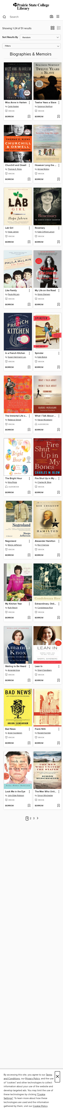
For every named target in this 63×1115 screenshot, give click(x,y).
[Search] (4, 16)
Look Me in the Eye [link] (15, 791)
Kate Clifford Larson (45, 232)
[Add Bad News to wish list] (29, 743)
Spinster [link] (39, 353)
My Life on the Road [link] (45, 290)
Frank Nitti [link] (40, 729)
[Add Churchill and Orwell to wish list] (29, 179)
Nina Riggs (12, 482)
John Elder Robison (16, 795)
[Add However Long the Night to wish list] (58, 179)
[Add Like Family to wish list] (29, 305)
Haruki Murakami (44, 420)
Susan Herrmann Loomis (18, 357)
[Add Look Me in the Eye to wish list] (29, 806)
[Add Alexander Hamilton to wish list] (58, 555)
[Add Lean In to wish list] (58, 681)
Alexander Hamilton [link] (45, 541)
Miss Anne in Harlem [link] (16, 102)
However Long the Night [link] (46, 165)
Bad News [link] (10, 729)
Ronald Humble (44, 733)
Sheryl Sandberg (44, 670)
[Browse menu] (58, 17)
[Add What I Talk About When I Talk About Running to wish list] (58, 430)
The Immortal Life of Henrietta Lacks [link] (16, 416)
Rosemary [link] (40, 228)
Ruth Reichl (12, 608)
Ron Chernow (43, 545)
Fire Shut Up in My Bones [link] (46, 478)
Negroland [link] (10, 541)
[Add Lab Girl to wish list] (29, 242)
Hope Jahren (13, 232)
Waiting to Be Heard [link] (15, 666)
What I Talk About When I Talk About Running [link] (46, 416)
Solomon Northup (44, 106)
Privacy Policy (32, 1078)
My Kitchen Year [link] (13, 604)
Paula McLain (13, 294)
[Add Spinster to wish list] (58, 367)
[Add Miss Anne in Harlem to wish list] (29, 117)
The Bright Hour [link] (13, 478)
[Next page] (38, 818)
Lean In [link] (39, 666)
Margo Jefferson (15, 545)
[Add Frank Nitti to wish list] (58, 743)
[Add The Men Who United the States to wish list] (58, 806)
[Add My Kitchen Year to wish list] (29, 618)
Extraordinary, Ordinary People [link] (46, 604)
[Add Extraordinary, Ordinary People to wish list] (58, 618)
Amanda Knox (14, 670)
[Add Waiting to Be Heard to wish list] (29, 681)
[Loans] (51, 17)
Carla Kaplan (13, 106)
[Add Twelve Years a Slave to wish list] (58, 117)
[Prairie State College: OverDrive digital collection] (31, 7)
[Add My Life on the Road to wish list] (58, 305)
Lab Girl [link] (9, 228)
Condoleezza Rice (45, 608)
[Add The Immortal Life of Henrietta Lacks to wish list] (29, 430)
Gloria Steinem (43, 294)
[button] (52, 28)
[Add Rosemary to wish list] (58, 242)
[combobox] (25, 17)
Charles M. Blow (44, 482)
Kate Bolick (42, 357)
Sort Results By (10, 37)
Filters (8, 46)
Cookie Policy (40, 1106)
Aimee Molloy (43, 169)
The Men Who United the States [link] (46, 791)
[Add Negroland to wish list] (29, 555)
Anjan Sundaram (15, 733)
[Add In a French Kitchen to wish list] (29, 367)
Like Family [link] (11, 290)
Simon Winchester (45, 795)
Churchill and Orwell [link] (15, 165)
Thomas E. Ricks (15, 169)
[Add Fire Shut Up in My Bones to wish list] (58, 493)
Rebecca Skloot (14, 420)
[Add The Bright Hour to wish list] (29, 493)
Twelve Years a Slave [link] (45, 102)
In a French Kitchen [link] (15, 353)
